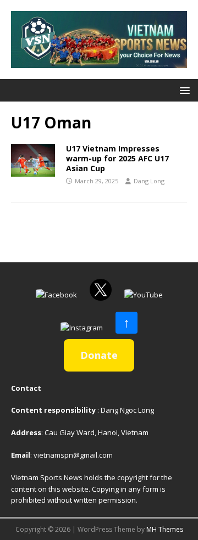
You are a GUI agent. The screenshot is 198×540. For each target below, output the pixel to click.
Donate (99, 355)
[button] (182, 90)
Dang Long (149, 181)
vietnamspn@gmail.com (73, 455)
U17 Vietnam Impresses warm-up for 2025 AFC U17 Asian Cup (117, 158)
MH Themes (164, 529)
